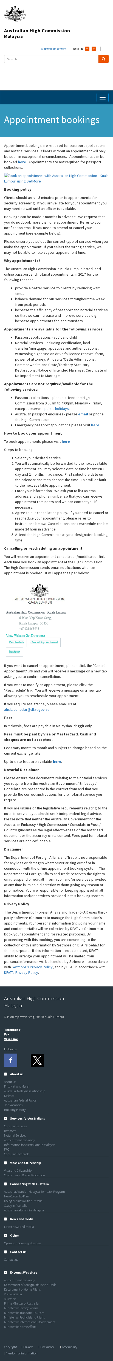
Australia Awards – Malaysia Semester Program (34, 1191)
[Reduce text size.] (87, 49)
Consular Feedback (16, 1154)
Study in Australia (15, 1205)
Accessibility (69, 1347)
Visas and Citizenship (18, 1170)
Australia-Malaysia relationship (24, 1091)
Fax (6, 1034)
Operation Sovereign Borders (22, 1243)
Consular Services (15, 1126)
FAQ (6, 1149)
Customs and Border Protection (24, 1175)
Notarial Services (15, 1135)
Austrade (10, 1299)
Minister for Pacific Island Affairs (24, 1317)
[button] (14, 1074)
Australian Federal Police (20, 1100)
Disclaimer (47, 1347)
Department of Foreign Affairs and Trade (30, 1285)
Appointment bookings (19, 1140)
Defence (9, 1096)
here (22, 161)
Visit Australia (13, 1294)
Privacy (28, 1347)
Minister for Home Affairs (20, 1327)
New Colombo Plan (16, 1196)
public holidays (56, 408)
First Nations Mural (16, 1086)
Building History (15, 1110)
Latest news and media (19, 1227)
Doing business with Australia (23, 1201)
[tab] (56, 1074)
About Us (10, 1082)
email (83, 414)
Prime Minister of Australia (21, 1303)
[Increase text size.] (94, 49)
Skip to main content (53, 48)
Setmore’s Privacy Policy (32, 967)
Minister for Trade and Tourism (24, 1313)
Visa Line (11, 1039)
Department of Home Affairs (22, 1289)
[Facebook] (10, 1060)
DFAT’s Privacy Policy (21, 972)
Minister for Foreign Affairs (21, 1308)
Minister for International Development (29, 1322)
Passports (10, 1131)
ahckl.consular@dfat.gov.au (26, 709)
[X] (37, 1060)
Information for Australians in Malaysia (29, 1145)
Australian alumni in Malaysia (24, 1210)
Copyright (10, 1347)
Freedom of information (22, 1353)
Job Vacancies (13, 1105)
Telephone (12, 1030)
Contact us (11, 1259)
